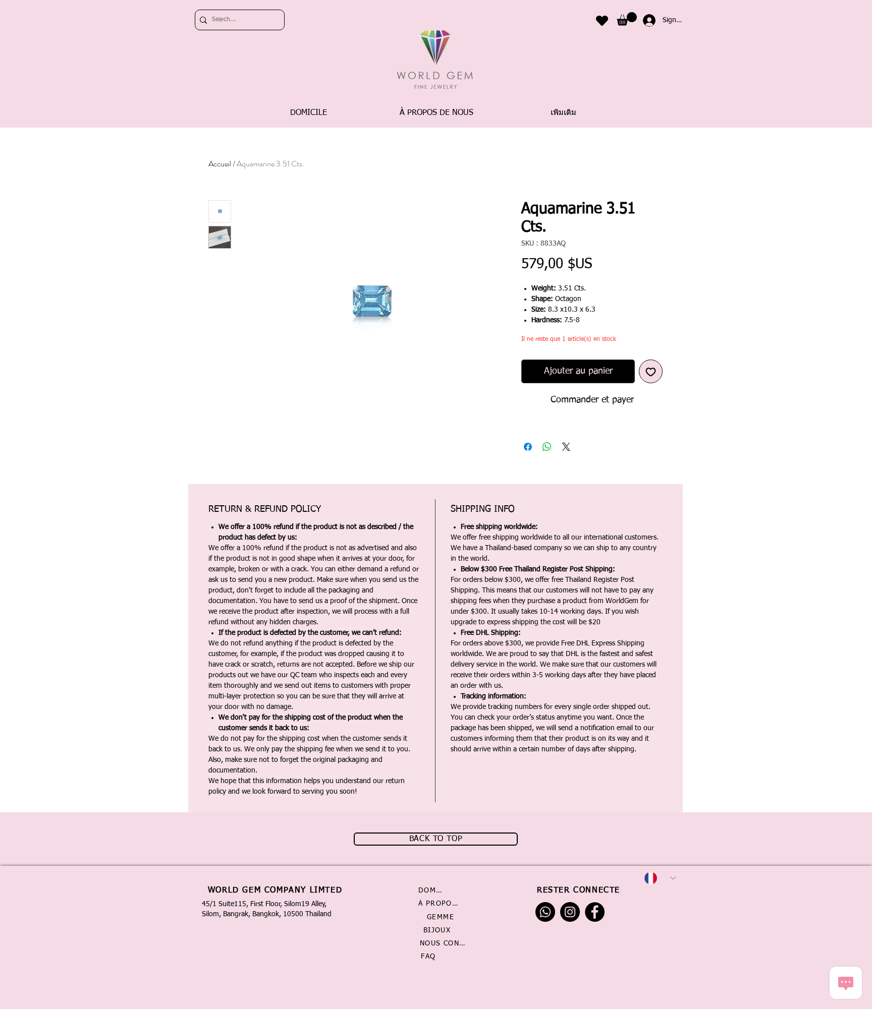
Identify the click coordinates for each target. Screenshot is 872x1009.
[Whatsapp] (545, 912)
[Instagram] (570, 912)
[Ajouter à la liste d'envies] (651, 371)
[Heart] (602, 20)
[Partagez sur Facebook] (528, 447)
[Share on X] (566, 447)
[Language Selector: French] (660, 878)
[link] (627, 19)
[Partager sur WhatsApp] (547, 447)
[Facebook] (595, 912)
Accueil (219, 163)
